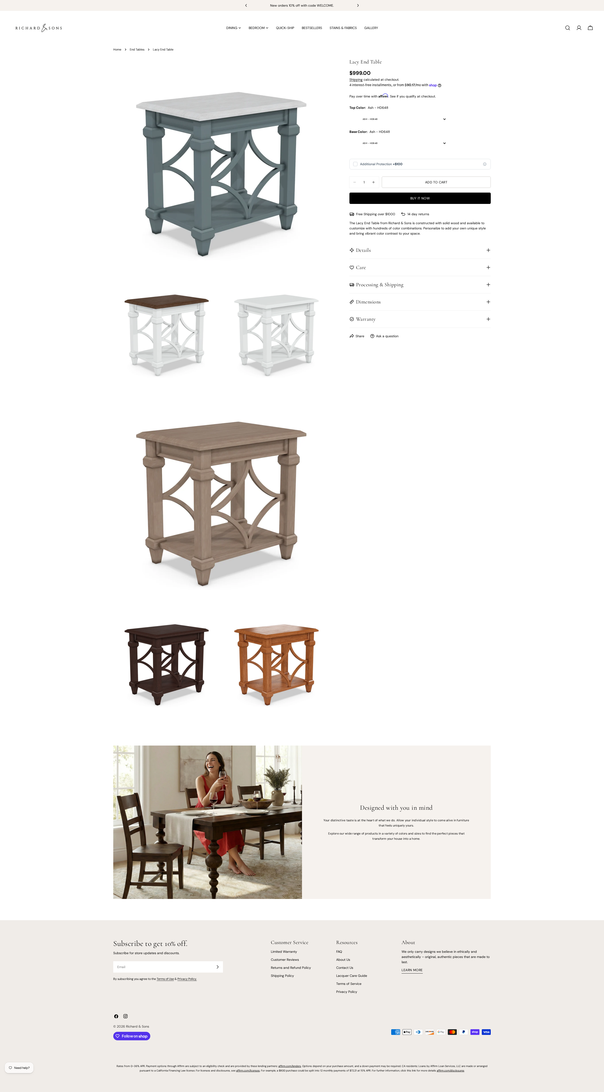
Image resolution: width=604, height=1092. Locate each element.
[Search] (567, 28)
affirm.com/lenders (289, 1066)
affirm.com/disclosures (450, 1070)
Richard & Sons (137, 1026)
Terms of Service (348, 984)
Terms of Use (165, 979)
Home (117, 49)
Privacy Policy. (187, 979)
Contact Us (344, 968)
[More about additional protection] (484, 164)
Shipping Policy (282, 976)
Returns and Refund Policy (291, 968)
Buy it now (420, 198)
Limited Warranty (284, 951)
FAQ (339, 951)
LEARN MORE (412, 970)
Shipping (356, 79)
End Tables (137, 49)
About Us (343, 959)
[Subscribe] (217, 967)
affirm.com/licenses (248, 1070)
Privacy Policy (346, 992)
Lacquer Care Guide (351, 976)
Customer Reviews (285, 959)
